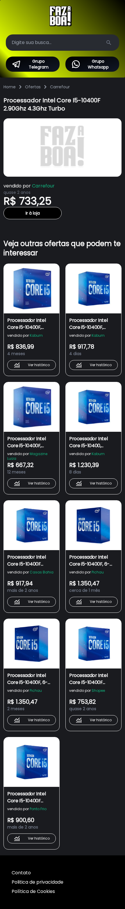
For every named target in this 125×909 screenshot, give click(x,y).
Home (9, 87)
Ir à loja (33, 213)
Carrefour (60, 87)
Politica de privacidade (37, 882)
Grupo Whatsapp (98, 64)
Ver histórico (39, 364)
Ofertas (33, 87)
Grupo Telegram (39, 64)
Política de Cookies (33, 891)
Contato (21, 872)
